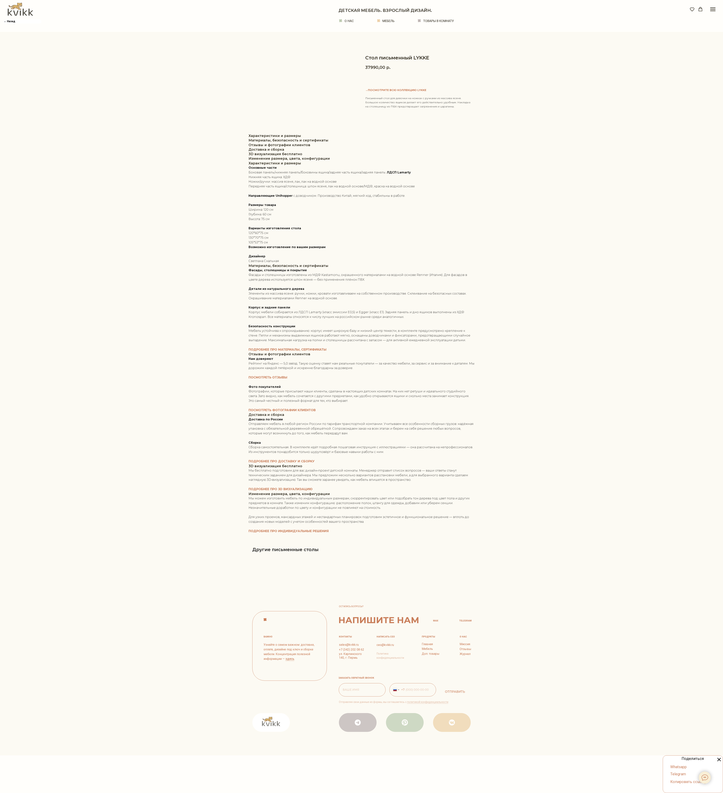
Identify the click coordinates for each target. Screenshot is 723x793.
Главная (427, 644)
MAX (435, 620)
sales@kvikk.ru (349, 644)
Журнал (465, 654)
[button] (692, 9)
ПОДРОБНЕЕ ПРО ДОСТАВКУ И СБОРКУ (282, 461)
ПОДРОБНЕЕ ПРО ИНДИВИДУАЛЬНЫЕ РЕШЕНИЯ (289, 531)
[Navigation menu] (712, 9)
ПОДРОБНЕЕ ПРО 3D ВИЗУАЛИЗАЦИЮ (281, 489)
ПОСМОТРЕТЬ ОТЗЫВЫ (268, 377)
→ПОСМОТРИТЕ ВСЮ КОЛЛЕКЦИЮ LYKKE (395, 90)
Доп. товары (430, 654)
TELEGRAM (465, 620)
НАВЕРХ (274, 619)
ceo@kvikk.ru (385, 645)
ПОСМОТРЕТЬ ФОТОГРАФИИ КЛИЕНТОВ (282, 410)
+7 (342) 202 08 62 (351, 649)
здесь (289, 659)
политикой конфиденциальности (427, 701)
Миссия (465, 644)
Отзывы (465, 649)
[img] (405, 722)
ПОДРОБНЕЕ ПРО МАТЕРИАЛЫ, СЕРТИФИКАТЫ (287, 349)
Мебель (427, 649)
